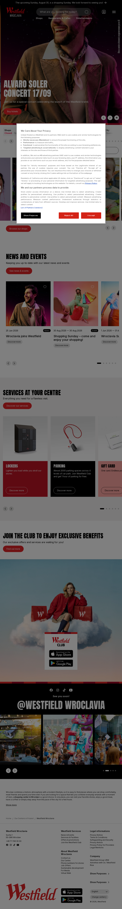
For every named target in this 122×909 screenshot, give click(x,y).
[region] (61, 173)
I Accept (91, 215)
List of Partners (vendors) (32, 208)
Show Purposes (31, 215)
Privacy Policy (91, 183)
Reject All (68, 215)
